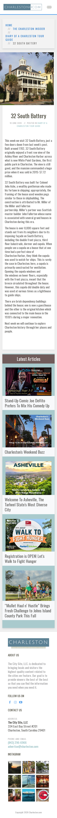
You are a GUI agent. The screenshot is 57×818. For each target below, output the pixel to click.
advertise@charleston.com (23, 746)
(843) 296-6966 (17, 742)
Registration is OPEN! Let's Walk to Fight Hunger (24, 558)
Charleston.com (35, 812)
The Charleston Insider (29, 29)
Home (9, 25)
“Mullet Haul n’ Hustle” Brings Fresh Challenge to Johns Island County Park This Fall (28, 610)
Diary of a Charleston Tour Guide (25, 38)
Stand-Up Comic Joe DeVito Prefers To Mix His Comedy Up (27, 402)
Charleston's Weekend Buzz (25, 452)
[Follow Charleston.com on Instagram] (28, 781)
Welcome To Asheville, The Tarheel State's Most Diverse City (26, 504)
